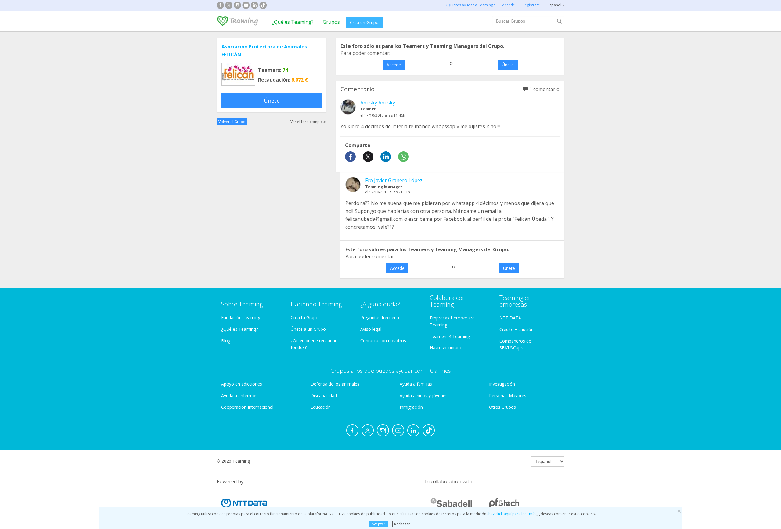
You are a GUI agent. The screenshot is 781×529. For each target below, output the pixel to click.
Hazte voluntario (446, 348)
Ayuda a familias (416, 384)
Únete (272, 100)
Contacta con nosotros (383, 341)
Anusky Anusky (377, 102)
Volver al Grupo (232, 121)
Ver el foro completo (308, 121)
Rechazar (402, 524)
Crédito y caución (516, 329)
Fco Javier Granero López (394, 180)
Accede (394, 65)
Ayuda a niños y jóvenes (424, 395)
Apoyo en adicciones (241, 384)
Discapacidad (324, 395)
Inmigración (411, 407)
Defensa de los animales (335, 384)
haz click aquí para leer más (512, 514)
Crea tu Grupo (305, 317)
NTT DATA (510, 318)
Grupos (331, 22)
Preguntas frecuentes (381, 317)
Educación (321, 407)
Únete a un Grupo (308, 329)
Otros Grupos (502, 407)
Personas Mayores (507, 395)
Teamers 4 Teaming (450, 336)
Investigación (502, 384)
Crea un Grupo (364, 22)
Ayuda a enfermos (239, 395)
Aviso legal (370, 329)
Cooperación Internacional (247, 407)
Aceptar (378, 524)
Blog (225, 341)
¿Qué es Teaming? (293, 22)
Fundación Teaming (240, 317)
